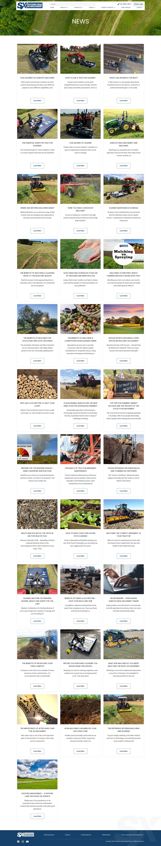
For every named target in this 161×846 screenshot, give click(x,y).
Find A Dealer (125, 7)
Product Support (107, 7)
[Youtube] (27, 841)
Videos (91, 7)
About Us (63, 7)
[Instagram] (23, 841)
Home (52, 7)
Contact (139, 7)
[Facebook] (18, 841)
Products (77, 7)
